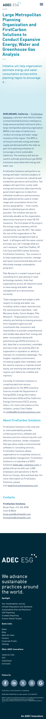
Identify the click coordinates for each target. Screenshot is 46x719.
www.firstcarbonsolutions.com (23, 486)
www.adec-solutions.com (25, 465)
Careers (5, 638)
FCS (3, 658)
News (4, 629)
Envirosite (6, 664)
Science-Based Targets (12, 619)
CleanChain (7, 661)
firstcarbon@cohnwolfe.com (17, 518)
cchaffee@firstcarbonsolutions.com (22, 412)
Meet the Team (8, 635)
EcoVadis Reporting (10, 616)
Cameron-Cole (8, 655)
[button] (41, 4)
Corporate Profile (9, 641)
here (3, 702)
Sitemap (5, 644)
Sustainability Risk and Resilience (16, 610)
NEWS (5, 9)
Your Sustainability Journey (13, 604)
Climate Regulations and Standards (17, 607)
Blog (4, 632)
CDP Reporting (8, 613)
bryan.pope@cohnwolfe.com (17, 514)
